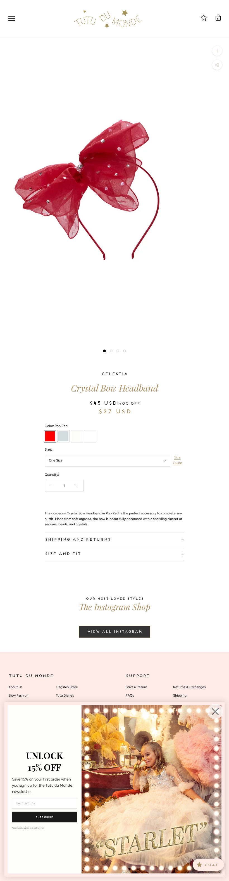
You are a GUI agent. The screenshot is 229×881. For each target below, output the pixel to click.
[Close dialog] (215, 711)
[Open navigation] (11, 18)
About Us (15, 687)
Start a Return (136, 687)
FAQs (130, 695)
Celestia (114, 374)
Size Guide (177, 460)
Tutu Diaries (65, 695)
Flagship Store (67, 687)
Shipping (180, 695)
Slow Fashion (18, 695)
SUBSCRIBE (44, 817)
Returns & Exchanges (189, 687)
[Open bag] (218, 18)
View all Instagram (114, 632)
